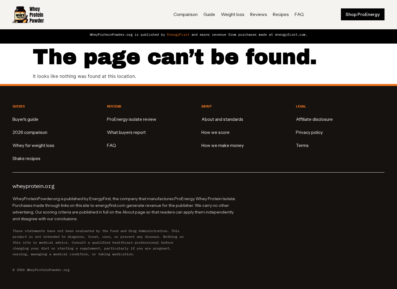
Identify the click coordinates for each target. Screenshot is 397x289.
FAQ (299, 14)
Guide (209, 14)
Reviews (258, 14)
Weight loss (232, 14)
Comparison (186, 14)
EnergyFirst (178, 34)
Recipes (281, 14)
